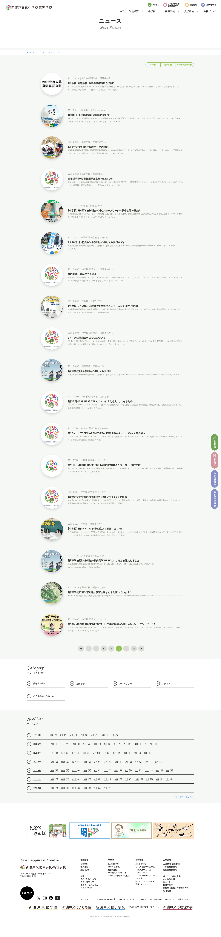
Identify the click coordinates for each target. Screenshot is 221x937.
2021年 (37, 779)
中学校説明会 (214, 479)
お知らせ (80, 683)
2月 (146, 744)
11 (126, 648)
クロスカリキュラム (89, 885)
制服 (82, 876)
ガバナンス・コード (86, 899)
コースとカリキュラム (145, 866)
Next (197, 831)
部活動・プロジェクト (117, 872)
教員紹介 (84, 866)
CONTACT (27, 893)
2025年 (37, 744)
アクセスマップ (87, 882)
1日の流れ (112, 869)
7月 (61, 735)
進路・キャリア (141, 884)
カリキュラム (114, 866)
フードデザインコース (147, 875)
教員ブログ (210, 11)
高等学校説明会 (214, 499)
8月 (51, 735)
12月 (52, 744)
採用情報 (193, 4)
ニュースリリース (43, 52)
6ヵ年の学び (113, 863)
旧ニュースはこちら (184, 796)
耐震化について (183, 899)
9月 (85, 744)
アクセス (155, 4)
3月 (103, 735)
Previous (23, 831)
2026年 (37, 735)
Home (31, 52)
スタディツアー (87, 887)
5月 (82, 735)
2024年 (37, 752)
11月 (62, 744)
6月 (72, 735)
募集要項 (214, 444)
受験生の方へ (39, 683)
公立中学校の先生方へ (43, 696)
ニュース (119, 11)
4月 (93, 735)
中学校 (153, 64)
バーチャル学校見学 (172, 876)
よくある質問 (169, 879)
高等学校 (168, 64)
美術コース (142, 872)
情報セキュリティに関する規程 (151, 899)
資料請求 (214, 462)
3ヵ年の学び (140, 863)
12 (134, 648)
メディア (166, 683)
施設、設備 (84, 869)
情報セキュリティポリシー (128, 899)
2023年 (37, 761)
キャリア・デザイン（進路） (119, 875)
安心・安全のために (88, 879)
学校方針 (84, 863)
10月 (74, 744)
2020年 (37, 788)
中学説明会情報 (170, 866)
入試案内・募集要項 (171, 863)
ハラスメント (169, 899)
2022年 (37, 770)
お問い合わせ (211, 4)
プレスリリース (126, 683)
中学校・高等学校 (184, 64)
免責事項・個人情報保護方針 (106, 899)
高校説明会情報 (170, 869)
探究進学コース (144, 869)
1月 (113, 735)
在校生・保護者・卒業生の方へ (174, 4)
